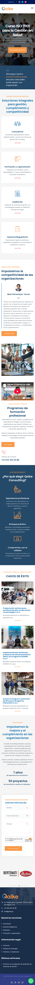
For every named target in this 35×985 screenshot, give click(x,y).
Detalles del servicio (17, 50)
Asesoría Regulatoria (10, 927)
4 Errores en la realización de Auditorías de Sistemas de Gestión (17, 965)
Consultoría (7, 924)
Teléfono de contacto (8, 457)
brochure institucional (16, 77)
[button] (31, 981)
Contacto (6, 945)
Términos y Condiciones (11, 952)
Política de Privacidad (10, 949)
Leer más (18, 620)
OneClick (17, 979)
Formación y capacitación (11, 933)
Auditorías (6, 930)
